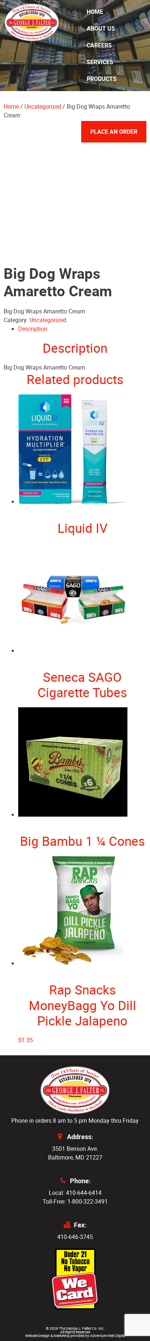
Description (32, 329)
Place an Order (113, 132)
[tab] (82, 328)
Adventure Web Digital (107, 1335)
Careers (99, 45)
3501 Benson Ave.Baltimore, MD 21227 (75, 1153)
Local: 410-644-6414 (75, 1193)
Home (95, 12)
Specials (100, 95)
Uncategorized (47, 320)
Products (102, 79)
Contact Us (104, 112)
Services (100, 62)
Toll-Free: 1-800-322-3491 (75, 1201)
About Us (101, 28)
